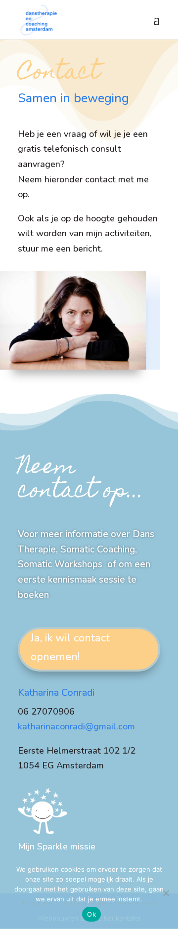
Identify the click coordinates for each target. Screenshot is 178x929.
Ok (91, 914)
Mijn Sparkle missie (56, 846)
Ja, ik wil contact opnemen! (70, 647)
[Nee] (166, 893)
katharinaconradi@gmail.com (76, 726)
